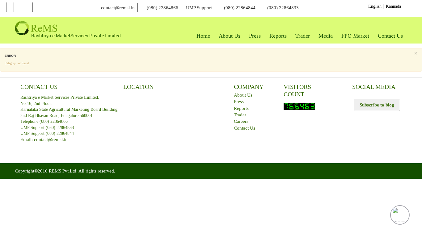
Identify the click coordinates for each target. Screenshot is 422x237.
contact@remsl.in (118, 7)
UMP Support (199, 7)
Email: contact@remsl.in (44, 139)
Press (239, 101)
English (375, 6)
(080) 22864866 (162, 7)
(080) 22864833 (283, 7)
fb (10, 7)
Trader (240, 114)
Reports (241, 108)
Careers (241, 121)
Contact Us (244, 128)
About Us (243, 95)
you (28, 7)
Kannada (393, 6)
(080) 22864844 (239, 7)
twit (18, 7)
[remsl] (67, 29)
